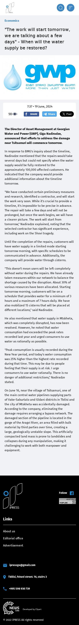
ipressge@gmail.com (22, 565)
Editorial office (13, 538)
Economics (12, 20)
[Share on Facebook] (31, 114)
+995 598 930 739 (19, 588)
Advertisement (13, 545)
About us (9, 531)
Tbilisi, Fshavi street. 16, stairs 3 (27, 576)
